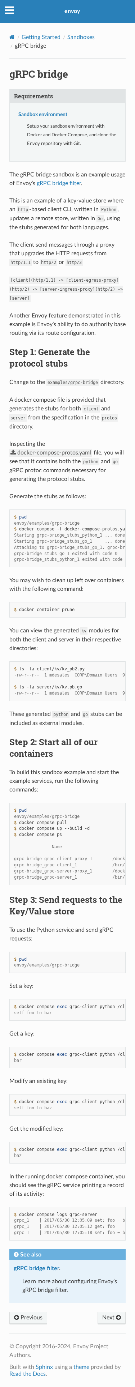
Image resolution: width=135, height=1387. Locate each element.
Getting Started (41, 37)
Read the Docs (27, 1374)
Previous (30, 1317)
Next (109, 1317)
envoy (72, 11)
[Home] (12, 37)
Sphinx (44, 1367)
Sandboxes (81, 37)
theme (81, 1367)
